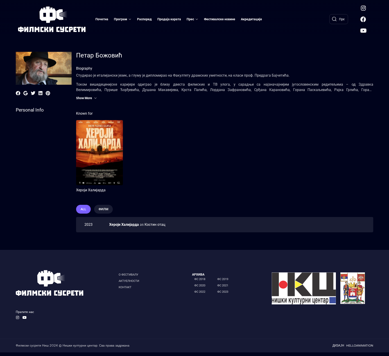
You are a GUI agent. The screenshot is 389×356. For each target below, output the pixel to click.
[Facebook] (363, 19)
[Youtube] (363, 30)
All (83, 209)
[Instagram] (363, 8)
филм (103, 209)
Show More (84, 98)
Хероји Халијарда (91, 190)
